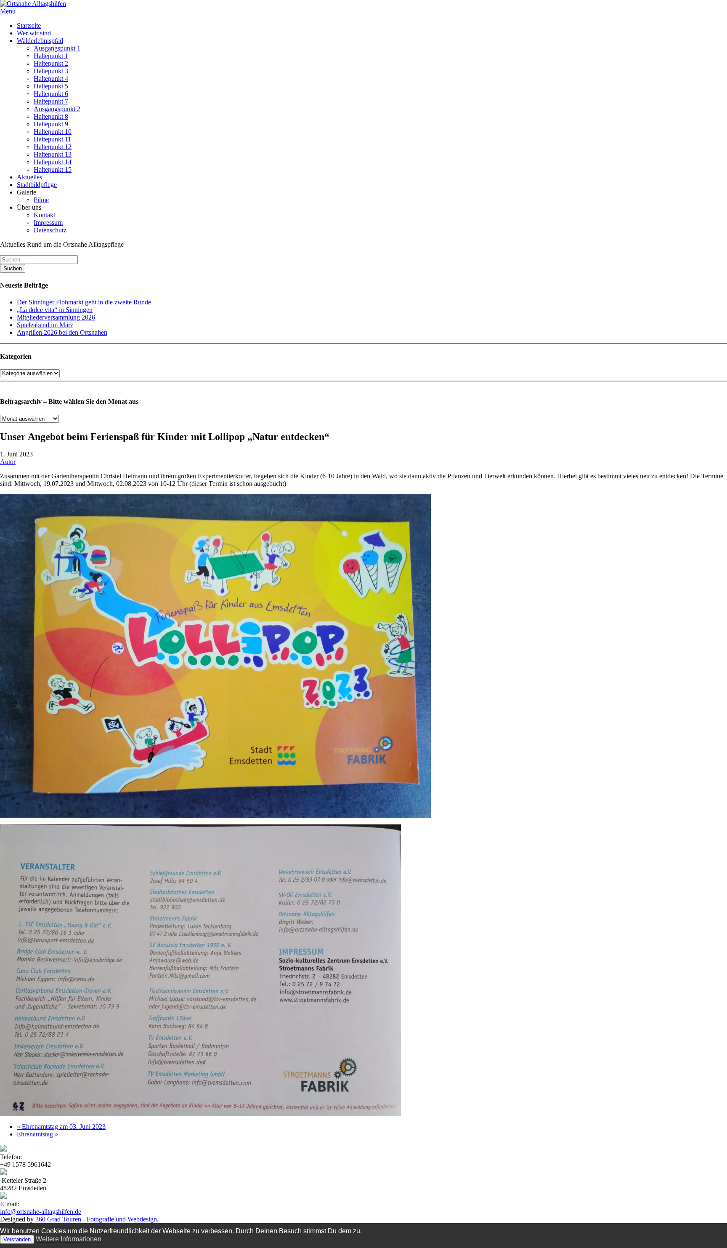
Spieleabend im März (45, 324)
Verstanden (17, 1239)
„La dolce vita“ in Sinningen (55, 309)
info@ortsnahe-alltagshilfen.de (40, 1211)
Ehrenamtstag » (37, 1134)
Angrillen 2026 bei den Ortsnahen (62, 332)
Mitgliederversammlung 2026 (56, 317)
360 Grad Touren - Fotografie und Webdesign (96, 1219)
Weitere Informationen (68, 1239)
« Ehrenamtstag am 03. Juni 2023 (61, 1126)
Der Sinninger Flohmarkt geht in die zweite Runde (84, 302)
